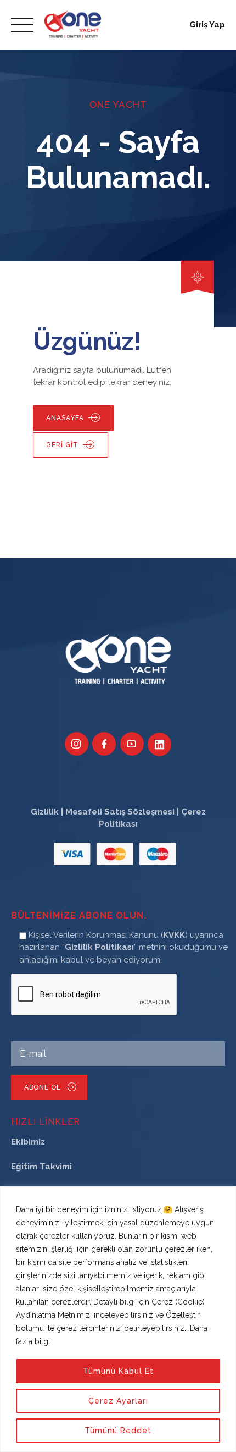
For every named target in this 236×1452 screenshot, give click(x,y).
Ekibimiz (28, 1142)
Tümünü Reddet (118, 1430)
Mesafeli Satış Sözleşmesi (120, 812)
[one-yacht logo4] (118, 660)
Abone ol (42, 1087)
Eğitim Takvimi (41, 1167)
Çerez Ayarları (118, 1400)
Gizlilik (45, 812)
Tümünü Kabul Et (118, 1371)
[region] (118, 1319)
